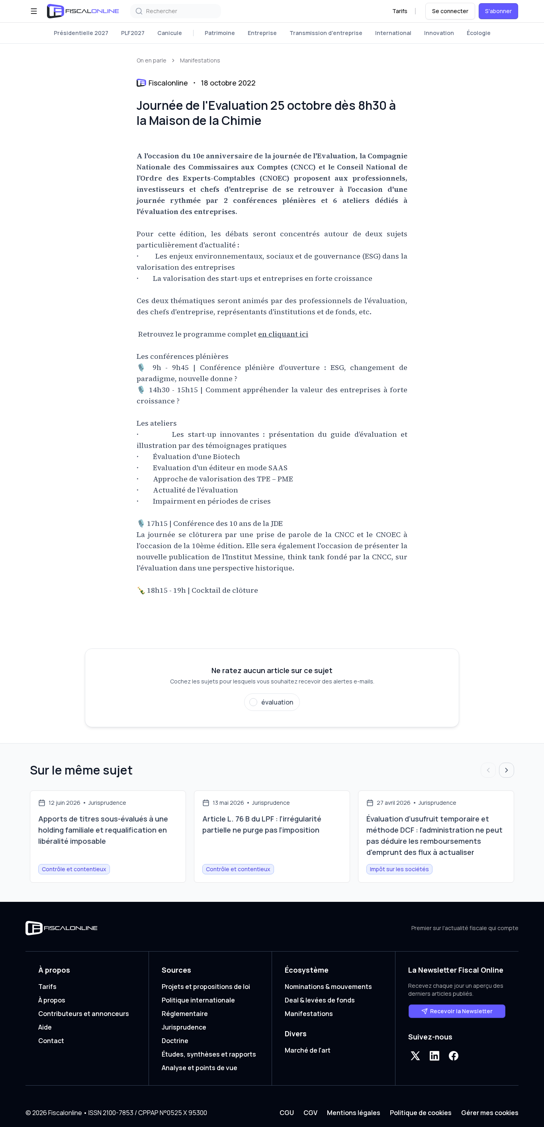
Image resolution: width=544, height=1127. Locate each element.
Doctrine (175, 1040)
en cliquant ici (283, 334)
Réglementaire (185, 1013)
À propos (51, 1000)
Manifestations (200, 60)
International (393, 33)
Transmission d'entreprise (326, 33)
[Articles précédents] (488, 770)
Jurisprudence (184, 1027)
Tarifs (399, 11)
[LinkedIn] (434, 1056)
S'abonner (498, 11)
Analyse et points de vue (199, 1067)
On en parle (151, 60)
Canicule (169, 33)
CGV (310, 1112)
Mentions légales (353, 1112)
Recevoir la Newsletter (461, 1011)
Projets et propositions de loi (206, 986)
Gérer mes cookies (490, 1112)
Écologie (479, 33)
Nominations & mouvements (328, 986)
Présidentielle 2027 (81, 33)
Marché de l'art (308, 1050)
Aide (45, 1027)
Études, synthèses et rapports (209, 1054)
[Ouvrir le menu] (33, 11)
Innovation (439, 33)
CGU (287, 1112)
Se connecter (450, 11)
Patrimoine (220, 33)
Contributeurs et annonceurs (83, 1013)
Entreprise (262, 33)
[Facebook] (453, 1056)
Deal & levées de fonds (320, 1000)
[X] (415, 1056)
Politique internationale (198, 1000)
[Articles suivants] (506, 770)
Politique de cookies (421, 1112)
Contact (51, 1040)
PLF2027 (133, 33)
